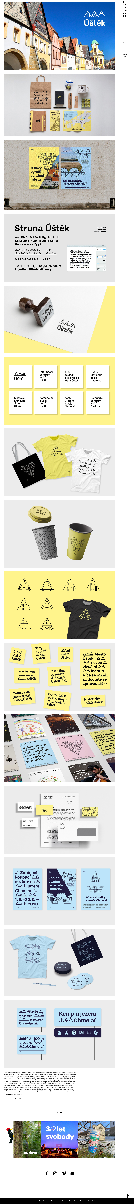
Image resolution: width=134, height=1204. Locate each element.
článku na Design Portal (15, 1094)
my (124, 42)
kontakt (125, 40)
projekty (125, 38)
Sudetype (44, 1082)
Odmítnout (98, 1201)
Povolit (90, 1201)
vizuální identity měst (125, 56)
